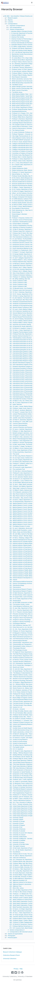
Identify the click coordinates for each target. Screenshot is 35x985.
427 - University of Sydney (17, 842)
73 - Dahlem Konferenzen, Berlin (18, 168)
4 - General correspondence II (16, 930)
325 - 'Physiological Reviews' (18, 648)
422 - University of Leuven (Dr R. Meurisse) (21, 833)
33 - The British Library (16, 92)
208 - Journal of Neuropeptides (18, 425)
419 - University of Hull (16, 827)
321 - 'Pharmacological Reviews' (18, 640)
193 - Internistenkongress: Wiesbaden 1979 (22, 397)
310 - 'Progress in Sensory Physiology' (20, 619)
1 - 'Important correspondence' (16, 25)
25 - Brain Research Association (18, 77)
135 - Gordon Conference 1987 (18, 286)
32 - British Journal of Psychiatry (19, 90)
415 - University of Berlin (16, 819)
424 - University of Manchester (18, 836)
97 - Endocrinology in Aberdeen (18, 214)
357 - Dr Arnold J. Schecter (17, 709)
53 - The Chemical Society (17, 130)
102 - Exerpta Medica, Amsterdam (19, 223)
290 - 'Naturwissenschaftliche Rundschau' (21, 581)
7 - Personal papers (11, 937)
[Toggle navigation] (32, 2)
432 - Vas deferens (15, 852)
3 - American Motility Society (17, 35)
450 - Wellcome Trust (15, 886)
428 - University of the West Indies (19, 844)
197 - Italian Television (16, 404)
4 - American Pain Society (17, 37)
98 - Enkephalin (14, 216)
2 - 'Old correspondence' (15, 27)
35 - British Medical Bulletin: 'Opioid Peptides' (22, 96)
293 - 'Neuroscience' (15, 587)
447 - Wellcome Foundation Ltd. (18, 880)
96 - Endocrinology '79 (16, 212)
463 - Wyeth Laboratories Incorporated (20, 911)
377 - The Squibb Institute (17, 747)
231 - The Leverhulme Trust (17, 469)
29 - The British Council (16, 84)
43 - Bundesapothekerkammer (18, 111)
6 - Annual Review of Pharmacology (19, 41)
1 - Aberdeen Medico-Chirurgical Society (21, 31)
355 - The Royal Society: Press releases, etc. (22, 705)
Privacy (16, 969)
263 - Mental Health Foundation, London (21, 530)
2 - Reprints (9, 20)
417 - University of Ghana (17, 823)
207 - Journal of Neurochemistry (19, 423)
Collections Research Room (11, 955)
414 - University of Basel (16, 817)
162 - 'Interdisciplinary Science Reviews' (21, 338)
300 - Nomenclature (15, 600)
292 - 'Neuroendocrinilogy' (17, 585)
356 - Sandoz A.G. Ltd (16, 707)
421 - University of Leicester (17, 831)
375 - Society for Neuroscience (18, 743)
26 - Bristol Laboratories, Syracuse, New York (22, 79)
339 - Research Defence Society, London (21, 674)
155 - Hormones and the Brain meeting (20, 324)
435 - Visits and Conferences (18, 857)
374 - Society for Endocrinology (18, 741)
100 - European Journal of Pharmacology (21, 219)
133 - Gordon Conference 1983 (18, 282)
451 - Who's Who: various (17, 888)
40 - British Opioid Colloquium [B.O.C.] (20, 105)
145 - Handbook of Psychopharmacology (21, 305)
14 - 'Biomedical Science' (16, 56)
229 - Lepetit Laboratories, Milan (19, 465)
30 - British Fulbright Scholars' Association (21, 86)
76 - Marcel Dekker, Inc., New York (19, 174)
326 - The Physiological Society (18, 650)
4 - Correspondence (11, 23)
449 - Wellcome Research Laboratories (20, 884)
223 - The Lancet (14, 454)
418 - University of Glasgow (17, 825)
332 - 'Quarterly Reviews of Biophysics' (20, 661)
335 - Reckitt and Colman (17, 667)
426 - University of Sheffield (17, 840)
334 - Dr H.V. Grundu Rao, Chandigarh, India (22, 665)
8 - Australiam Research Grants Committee (21, 44)
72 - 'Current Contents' (16, 166)
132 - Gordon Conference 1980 (18, 280)
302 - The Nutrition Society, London (19, 604)
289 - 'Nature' (13, 579)
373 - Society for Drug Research (19, 739)
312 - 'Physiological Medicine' (18, 623)
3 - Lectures (9, 21)
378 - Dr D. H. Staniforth (16, 749)
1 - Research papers (11, 18)
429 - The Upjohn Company (17, 846)
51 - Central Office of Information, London (21, 126)
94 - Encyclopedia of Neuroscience (19, 208)
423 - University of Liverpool (17, 834)
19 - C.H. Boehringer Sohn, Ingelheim (20, 65)
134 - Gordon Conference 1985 (18, 284)
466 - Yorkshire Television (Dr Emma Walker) (22, 916)
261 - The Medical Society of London (20, 526)
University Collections (9, 958)
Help (21, 969)
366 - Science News (15, 726)
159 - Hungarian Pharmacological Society (21, 332)
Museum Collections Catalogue (12, 952)
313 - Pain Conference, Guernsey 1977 (20, 625)
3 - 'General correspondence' (16, 29)
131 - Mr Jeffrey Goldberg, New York (20, 278)
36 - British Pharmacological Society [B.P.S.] (22, 98)
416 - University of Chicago (17, 821)
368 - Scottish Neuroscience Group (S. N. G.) (22, 730)
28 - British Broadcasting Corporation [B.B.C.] (22, 82)
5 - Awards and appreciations (14, 933)
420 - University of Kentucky (17, 829)
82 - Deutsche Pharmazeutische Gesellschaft (22, 185)
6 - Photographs (10, 935)
